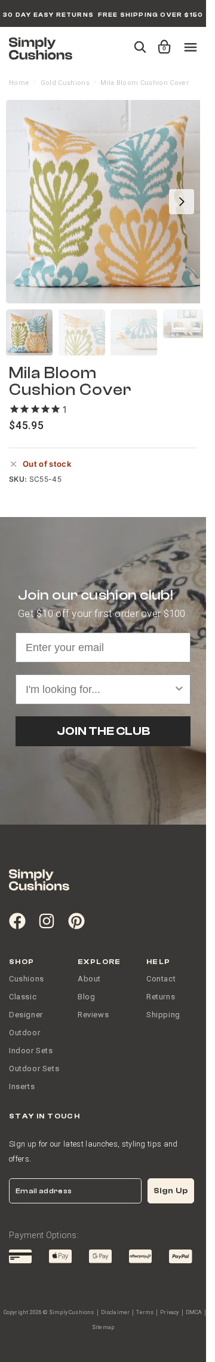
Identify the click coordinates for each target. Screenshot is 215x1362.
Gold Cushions (65, 83)
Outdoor (24, 1032)
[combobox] (99, 689)
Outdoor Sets (34, 1068)
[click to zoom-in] (107, 201)
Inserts (22, 1086)
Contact (161, 978)
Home (19, 83)
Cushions (26, 978)
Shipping (163, 1014)
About (89, 978)
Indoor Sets (31, 1050)
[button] (162, 41)
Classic (22, 996)
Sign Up (170, 1190)
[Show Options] (179, 689)
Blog (86, 996)
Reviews (93, 1014)
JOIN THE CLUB (103, 731)
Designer (26, 1014)
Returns (160, 996)
